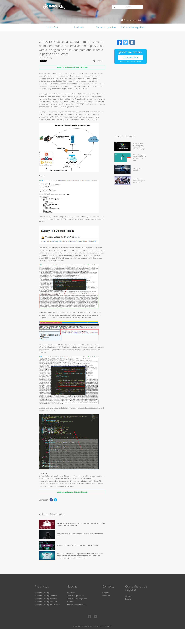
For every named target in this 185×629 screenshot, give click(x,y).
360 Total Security (42, 592)
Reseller (128, 599)
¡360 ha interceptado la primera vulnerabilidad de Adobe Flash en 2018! (139, 157)
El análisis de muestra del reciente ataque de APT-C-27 (77, 545)
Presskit (70, 601)
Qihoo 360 (106, 595)
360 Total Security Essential (46, 595)
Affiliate (128, 596)
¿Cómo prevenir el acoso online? (138, 169)
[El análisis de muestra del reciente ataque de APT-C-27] (47, 545)
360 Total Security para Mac (46, 601)
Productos (79, 27)
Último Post (52, 27)
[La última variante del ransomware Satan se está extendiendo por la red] (47, 534)
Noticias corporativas (106, 27)
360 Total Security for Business (47, 604)
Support (105, 592)
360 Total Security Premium (46, 598)
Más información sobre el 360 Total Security (72, 67)
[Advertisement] (130, 100)
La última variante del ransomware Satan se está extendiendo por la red (80, 535)
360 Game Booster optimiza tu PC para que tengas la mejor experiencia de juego (139, 146)
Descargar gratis (130, 58)
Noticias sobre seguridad (132, 27)
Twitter (125, 42)
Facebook (119, 42)
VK (132, 42)
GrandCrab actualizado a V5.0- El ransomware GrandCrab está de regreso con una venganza (81, 524)
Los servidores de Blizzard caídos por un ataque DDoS (139, 181)
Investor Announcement (76, 604)
